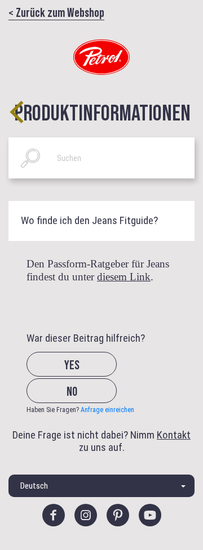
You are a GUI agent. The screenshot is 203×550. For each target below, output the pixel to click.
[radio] (81, 373)
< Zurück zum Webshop (56, 12)
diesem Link (124, 277)
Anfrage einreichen (107, 410)
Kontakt (174, 435)
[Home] (101, 57)
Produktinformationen (102, 111)
